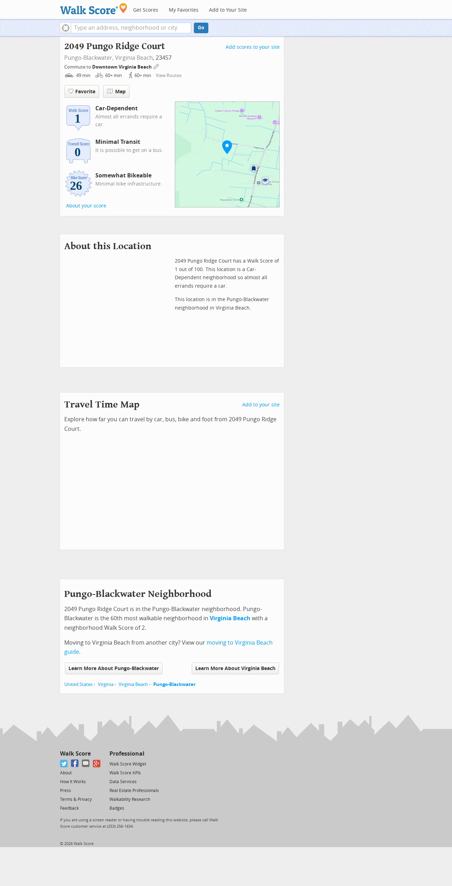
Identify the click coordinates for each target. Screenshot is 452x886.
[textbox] (131, 28)
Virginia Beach (134, 57)
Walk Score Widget (127, 764)
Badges (116, 808)
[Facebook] (75, 763)
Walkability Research (129, 799)
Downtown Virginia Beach (122, 67)
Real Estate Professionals (134, 790)
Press (65, 790)
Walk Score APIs (125, 772)
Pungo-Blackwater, (89, 57)
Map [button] (120, 92)
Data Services (123, 781)
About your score (86, 206)
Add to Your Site (228, 10)
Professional (126, 753)
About (66, 772)
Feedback (69, 808)
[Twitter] (64, 763)
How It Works (73, 781)
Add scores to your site (253, 47)
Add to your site (261, 405)
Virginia (105, 684)
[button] (65, 28)
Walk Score (75, 753)
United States (78, 684)
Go (201, 28)
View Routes (169, 75)
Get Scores (145, 10)
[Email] (86, 763)
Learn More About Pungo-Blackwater (114, 668)
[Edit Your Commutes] (156, 66)
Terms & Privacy (76, 799)
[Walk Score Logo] (93, 8)
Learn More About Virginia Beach (235, 668)
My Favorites (183, 10)
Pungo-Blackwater (174, 684)
